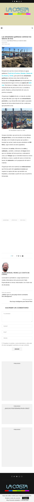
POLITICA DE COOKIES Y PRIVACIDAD (17, 500)
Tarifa (11, 75)
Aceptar (25, 498)
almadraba (6, 220)
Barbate (23, 73)
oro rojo (22, 220)
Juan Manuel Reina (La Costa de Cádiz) (16, 40)
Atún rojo (14, 220)
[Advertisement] (17, 19)
